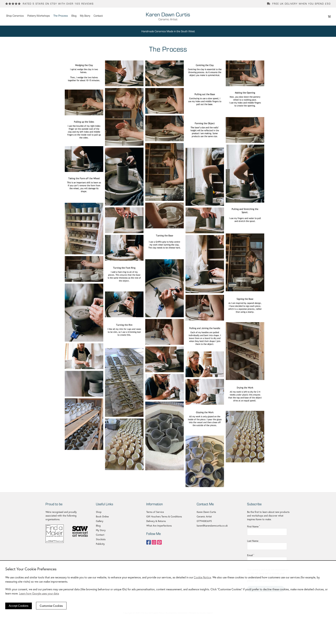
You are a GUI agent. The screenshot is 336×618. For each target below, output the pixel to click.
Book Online (102, 516)
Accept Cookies (18, 605)
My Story (101, 530)
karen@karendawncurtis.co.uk (212, 525)
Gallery (99, 521)
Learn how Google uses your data (39, 593)
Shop (99, 512)
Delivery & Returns (156, 521)
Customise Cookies (51, 605)
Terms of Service (155, 512)
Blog (98, 525)
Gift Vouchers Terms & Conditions (164, 516)
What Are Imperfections (159, 525)
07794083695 (204, 521)
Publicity (100, 543)
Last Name (252, 540)
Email (250, 555)
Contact (100, 534)
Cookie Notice (202, 577)
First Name (253, 526)
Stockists (101, 539)
